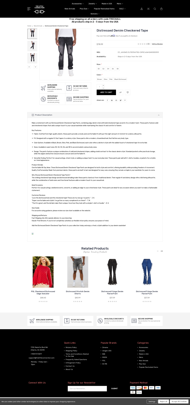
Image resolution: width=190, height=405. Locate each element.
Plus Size (83, 9)
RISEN (104, 357)
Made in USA (107, 4)
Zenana (105, 347)
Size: (99, 64)
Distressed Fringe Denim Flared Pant (112, 292)
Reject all (163, 401)
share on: (100, 100)
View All (105, 367)
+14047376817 (36, 354)
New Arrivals (70, 9)
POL (103, 361)
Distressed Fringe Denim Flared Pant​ (147, 292)
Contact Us (70, 366)
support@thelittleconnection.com (41, 358)
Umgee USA (106, 351)
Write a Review (157, 44)
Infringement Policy (73, 363)
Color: (99, 75)
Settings (152, 401)
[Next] (35, 67)
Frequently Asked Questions (76, 360)
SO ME (104, 364)
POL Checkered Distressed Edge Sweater (43, 292)
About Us (69, 369)
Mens (119, 4)
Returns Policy (71, 347)
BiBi (103, 354)
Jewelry (91, 4)
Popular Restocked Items (104, 9)
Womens (94, 14)
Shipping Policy (71, 351)
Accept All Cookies (179, 401)
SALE (121, 9)
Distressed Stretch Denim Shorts (77, 292)
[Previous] (29, 67)
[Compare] (148, 10)
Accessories (77, 4)
